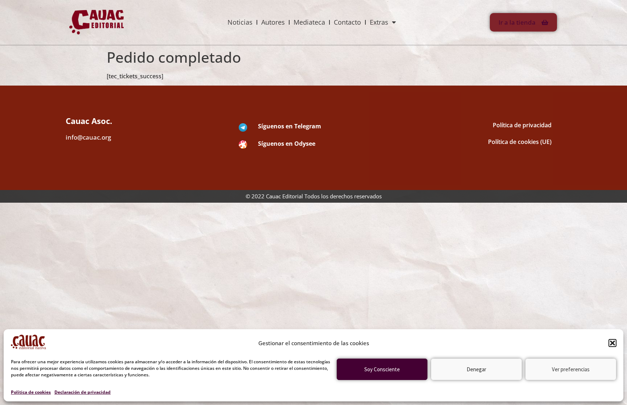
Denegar (476, 369)
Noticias (240, 22)
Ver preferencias (571, 369)
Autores (273, 22)
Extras (379, 22)
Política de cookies (31, 392)
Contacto (347, 22)
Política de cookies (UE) (520, 142)
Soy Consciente (382, 369)
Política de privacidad (522, 125)
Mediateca (309, 22)
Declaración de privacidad (82, 392)
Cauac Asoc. (89, 120)
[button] (612, 343)
